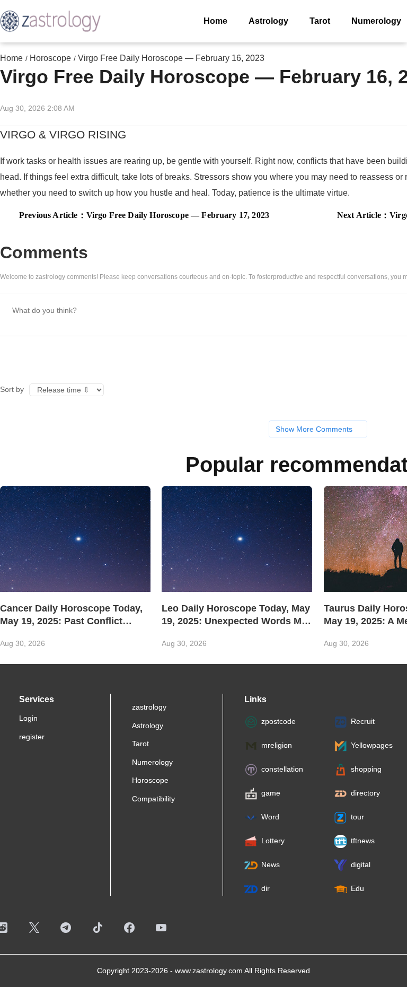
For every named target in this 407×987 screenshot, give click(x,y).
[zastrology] (50, 21)
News (270, 865)
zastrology (149, 707)
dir (265, 889)
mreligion (276, 745)
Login (28, 718)
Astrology (147, 725)
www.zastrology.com (209, 970)
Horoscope (50, 58)
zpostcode (278, 722)
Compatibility (153, 798)
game (270, 793)
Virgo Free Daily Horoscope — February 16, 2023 (171, 58)
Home (11, 58)
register (32, 736)
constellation (282, 769)
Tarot (140, 743)
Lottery (273, 841)
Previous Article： (144, 215)
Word (270, 817)
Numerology (152, 762)
